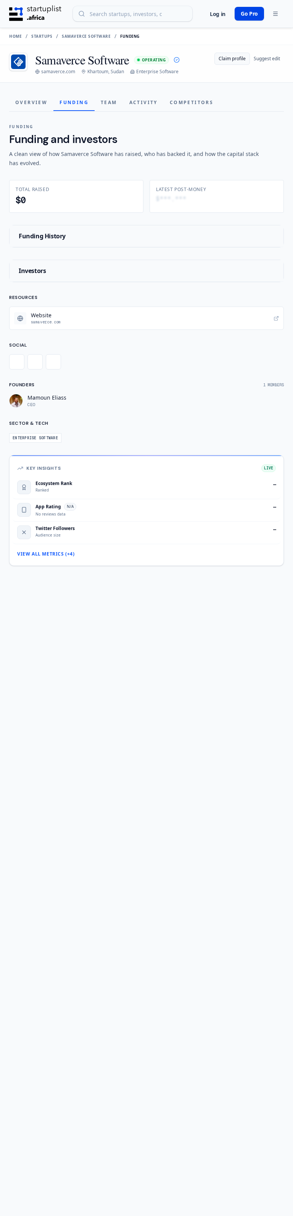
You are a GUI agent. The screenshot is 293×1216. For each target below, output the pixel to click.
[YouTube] (53, 361)
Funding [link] (130, 36)
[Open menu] (275, 13)
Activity (143, 102)
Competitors (191, 102)
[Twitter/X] (16, 361)
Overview (31, 102)
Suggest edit (267, 58)
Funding (74, 102)
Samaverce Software (86, 36)
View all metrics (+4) (46, 554)
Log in (217, 14)
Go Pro (249, 13)
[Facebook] (35, 361)
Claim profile (232, 58)
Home (15, 36)
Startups (41, 36)
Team (109, 102)
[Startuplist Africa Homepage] (35, 14)
